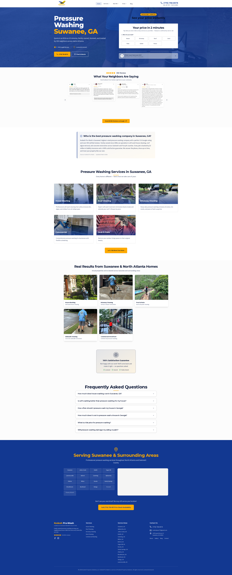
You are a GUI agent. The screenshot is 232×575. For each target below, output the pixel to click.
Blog (131, 4)
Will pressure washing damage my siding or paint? (98, 430)
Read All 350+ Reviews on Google (115, 121)
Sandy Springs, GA (123, 549)
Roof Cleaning (89, 529)
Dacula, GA (121, 547)
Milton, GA (120, 539)
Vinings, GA (121, 559)
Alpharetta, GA (122, 529)
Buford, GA (121, 542)
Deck (169, 38)
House (128, 38)
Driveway (141, 38)
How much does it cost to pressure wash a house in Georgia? (102, 415)
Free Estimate (81, 54)
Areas (123, 3)
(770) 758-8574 (63, 54)
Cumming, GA (121, 537)
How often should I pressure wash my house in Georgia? (100, 408)
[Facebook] (55, 538)
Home (98, 4)
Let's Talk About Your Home (116, 250)
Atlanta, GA (121, 552)
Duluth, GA (120, 534)
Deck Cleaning (90, 534)
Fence (155, 43)
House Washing (90, 526)
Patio (128, 43)
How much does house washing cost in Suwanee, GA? (100, 394)
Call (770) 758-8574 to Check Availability (116, 507)
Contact (166, 538)
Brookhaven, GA (122, 554)
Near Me (115, 3)
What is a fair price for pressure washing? (94, 423)
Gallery (157, 538)
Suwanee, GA (121, 526)
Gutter (141, 43)
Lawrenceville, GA (122, 562)
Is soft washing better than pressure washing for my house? (102, 401)
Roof (155, 38)
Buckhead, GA (121, 557)
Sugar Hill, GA (121, 544)
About (151, 538)
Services (106, 3)
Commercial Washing (91, 537)
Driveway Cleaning (91, 531)
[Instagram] (58, 538)
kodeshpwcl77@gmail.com (160, 530)
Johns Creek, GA (122, 531)
